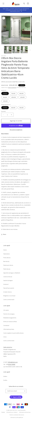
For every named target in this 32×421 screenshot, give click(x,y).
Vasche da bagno (8, 280)
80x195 (21, 93)
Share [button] (4, 234)
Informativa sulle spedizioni (16, 417)
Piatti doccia (6, 269)
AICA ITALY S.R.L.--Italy (15, 410)
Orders (5, 376)
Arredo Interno (7, 292)
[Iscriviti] (24, 391)
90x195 (5, 97)
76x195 (13, 93)
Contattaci (6, 325)
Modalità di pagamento (9, 318)
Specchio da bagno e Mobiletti (11, 273)
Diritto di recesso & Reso (10, 321)
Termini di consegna (8, 314)
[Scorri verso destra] (30, 50)
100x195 (13, 97)
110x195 (22, 97)
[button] (3, 3)
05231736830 (11, 364)
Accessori (6, 284)
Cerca (4, 337)
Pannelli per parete (8, 288)
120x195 (5, 101)
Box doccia (6, 261)
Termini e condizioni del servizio (17, 414)
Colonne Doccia (7, 276)
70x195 (5, 93)
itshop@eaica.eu (13, 362)
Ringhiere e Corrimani (9, 295)
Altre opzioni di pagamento (16, 129)
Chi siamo (6, 310)
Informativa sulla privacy (25, 412)
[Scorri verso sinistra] (2, 50)
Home (5, 250)
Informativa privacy (8, 329)
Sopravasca (6, 254)
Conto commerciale (8, 299)
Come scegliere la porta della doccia (13, 333)
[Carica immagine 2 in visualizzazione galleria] (16, 49)
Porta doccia (6, 257)
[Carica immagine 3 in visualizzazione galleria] (24, 49)
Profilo (5, 380)
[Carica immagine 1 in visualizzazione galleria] (7, 49)
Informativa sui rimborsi (12, 412)
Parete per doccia (8, 265)
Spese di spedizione (12, 87)
